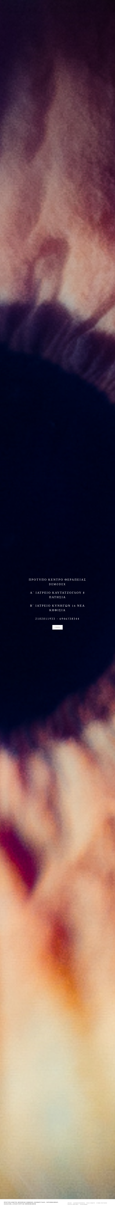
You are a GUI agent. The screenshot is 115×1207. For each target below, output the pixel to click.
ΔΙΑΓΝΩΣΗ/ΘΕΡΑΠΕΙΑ (79, 1203)
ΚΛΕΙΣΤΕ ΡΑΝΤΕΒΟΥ (73, 1204)
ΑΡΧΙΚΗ (70, 1203)
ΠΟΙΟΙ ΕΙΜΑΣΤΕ (91, 1203)
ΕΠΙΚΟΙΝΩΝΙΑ (83, 1204)
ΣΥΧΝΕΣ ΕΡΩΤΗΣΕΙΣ (102, 1203)
